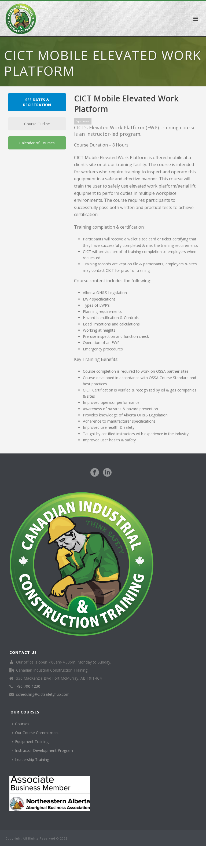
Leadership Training (32, 759)
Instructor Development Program (44, 750)
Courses (22, 723)
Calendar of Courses (37, 142)
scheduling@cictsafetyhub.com (42, 694)
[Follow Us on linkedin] (107, 472)
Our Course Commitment (37, 732)
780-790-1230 (28, 686)
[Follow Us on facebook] (94, 472)
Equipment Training (32, 741)
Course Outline (37, 123)
